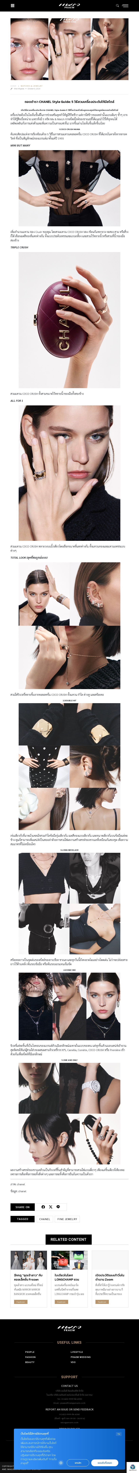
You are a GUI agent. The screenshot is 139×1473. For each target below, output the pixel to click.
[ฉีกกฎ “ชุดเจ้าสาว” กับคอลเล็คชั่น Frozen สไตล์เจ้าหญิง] (29, 1260)
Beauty (30, 1362)
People (29, 1352)
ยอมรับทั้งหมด (105, 1463)
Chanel (44, 1219)
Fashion (21, 1302)
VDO (73, 1362)
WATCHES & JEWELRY (32, 85)
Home (14, 85)
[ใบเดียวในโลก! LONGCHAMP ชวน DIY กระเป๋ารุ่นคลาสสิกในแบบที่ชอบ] (69, 1260)
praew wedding (81, 1357)
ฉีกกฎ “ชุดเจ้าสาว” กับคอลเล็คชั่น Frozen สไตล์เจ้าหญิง (28, 1279)
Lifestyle (77, 1352)
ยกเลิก (78, 1463)
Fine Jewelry (67, 1219)
